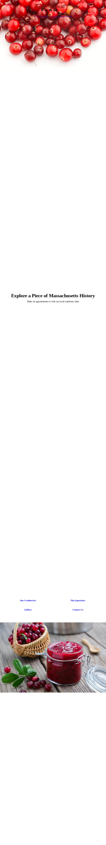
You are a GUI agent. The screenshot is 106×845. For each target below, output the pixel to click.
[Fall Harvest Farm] (50, 7)
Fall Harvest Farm (63, 16)
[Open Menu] (103, 7)
